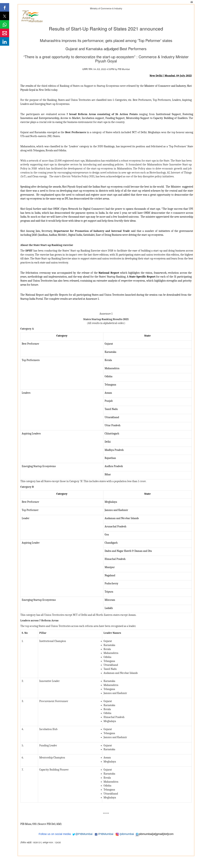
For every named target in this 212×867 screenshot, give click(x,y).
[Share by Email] (4, 33)
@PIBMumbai (83, 834)
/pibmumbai (127, 834)
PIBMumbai (106, 834)
